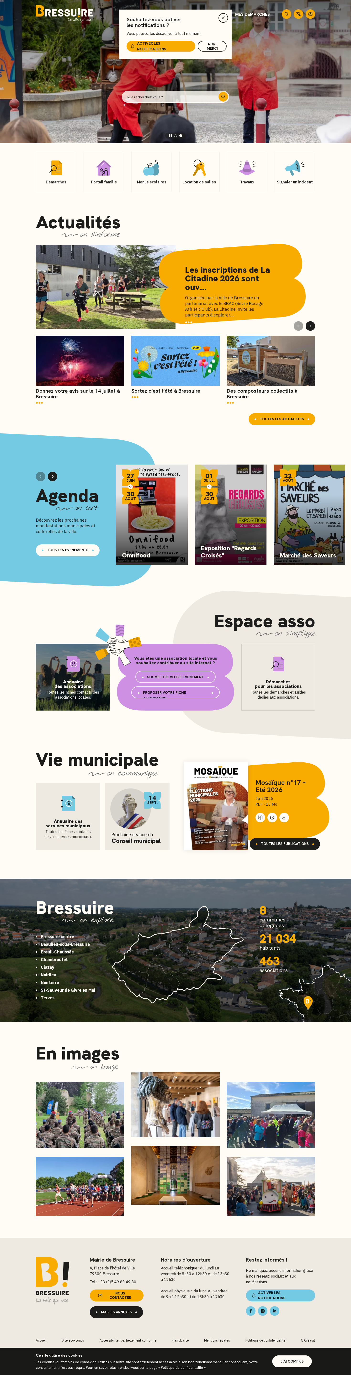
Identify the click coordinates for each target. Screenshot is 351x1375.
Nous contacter (120, 1295)
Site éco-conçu (73, 1340)
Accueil (41, 1340)
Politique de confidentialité (182, 1367)
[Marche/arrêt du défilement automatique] (170, 135)
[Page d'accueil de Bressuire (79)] (64, 14)
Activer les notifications (151, 46)
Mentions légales (217, 1340)
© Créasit (308, 1340)
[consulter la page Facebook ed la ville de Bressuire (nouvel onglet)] (250, 1311)
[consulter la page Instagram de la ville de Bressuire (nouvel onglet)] (262, 1311)
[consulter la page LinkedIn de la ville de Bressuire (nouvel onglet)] (274, 1311)
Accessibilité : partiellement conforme (128, 1340)
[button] (175, 135)
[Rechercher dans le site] (286, 14)
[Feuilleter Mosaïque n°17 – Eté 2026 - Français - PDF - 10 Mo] (216, 806)
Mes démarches (252, 14)
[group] (80, 370)
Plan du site (180, 1340)
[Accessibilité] (310, 14)
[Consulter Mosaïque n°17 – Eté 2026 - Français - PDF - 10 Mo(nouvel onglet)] (272, 817)
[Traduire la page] (298, 14)
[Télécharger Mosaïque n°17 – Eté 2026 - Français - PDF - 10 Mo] (284, 817)
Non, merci (212, 46)
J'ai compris (292, 1361)
